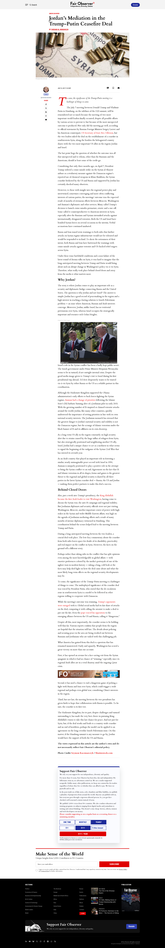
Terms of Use (45, 871)
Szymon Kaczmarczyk (82, 753)
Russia (81, 889)
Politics (27, 889)
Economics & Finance (31, 892)
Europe (55, 892)
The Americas (57, 889)
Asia (55, 903)
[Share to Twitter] (46, 108)
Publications (82, 896)
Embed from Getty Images (64, 320)
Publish (81, 906)
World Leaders (29, 909)
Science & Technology (31, 903)
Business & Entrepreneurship (33, 896)
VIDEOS (101, 898)
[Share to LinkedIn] (46, 112)
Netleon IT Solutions (135, 943)
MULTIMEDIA (102, 889)
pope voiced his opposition (93, 612)
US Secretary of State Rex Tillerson (97, 132)
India (55, 909)
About (81, 903)
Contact (81, 909)
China (55, 913)
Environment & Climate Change (33, 906)
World (26, 913)
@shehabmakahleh (46, 97)
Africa (55, 899)
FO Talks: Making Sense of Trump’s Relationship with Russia (107, 902)
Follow (46, 94)
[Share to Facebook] (46, 104)
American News (54, 13)
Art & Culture (28, 899)
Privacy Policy (123, 869)
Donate (132, 926)
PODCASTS (101, 909)
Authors (81, 899)
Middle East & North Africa (61, 896)
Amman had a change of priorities (80, 400)
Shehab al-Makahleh (59, 29)
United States (57, 906)
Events (81, 892)
